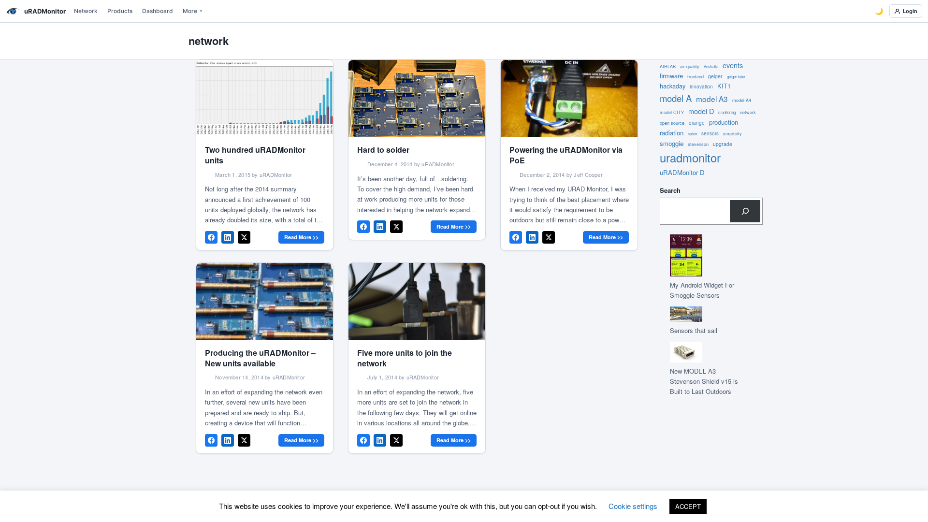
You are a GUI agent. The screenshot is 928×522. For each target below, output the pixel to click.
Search (670, 190)
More (190, 10)
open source (672, 123)
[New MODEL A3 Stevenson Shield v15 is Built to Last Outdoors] (702, 352)
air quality (689, 66)
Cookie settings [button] (633, 506)
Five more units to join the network (404, 358)
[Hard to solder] (416, 98)
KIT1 (724, 85)
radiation (671, 132)
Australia (711, 66)
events (733, 65)
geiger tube (736, 76)
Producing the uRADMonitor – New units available (260, 358)
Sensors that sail (693, 330)
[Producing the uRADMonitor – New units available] (264, 301)
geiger (715, 76)
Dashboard (157, 10)
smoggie (671, 143)
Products (119, 10)
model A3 (712, 98)
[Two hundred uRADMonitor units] (264, 98)
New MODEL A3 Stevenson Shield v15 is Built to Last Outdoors (704, 381)
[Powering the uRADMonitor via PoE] (569, 98)
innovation (701, 86)
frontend (695, 76)
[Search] (745, 211)
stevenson (698, 144)
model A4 (741, 100)
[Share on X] (244, 237)
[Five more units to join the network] (416, 301)
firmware (671, 75)
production (723, 122)
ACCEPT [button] (688, 506)
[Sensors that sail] (702, 314)
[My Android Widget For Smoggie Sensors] (702, 255)
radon (692, 133)
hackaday (672, 85)
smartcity (732, 133)
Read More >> (301, 237)
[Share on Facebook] (211, 237)
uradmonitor (690, 157)
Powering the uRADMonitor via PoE (566, 155)
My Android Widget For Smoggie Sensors (702, 290)
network (748, 112)
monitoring (727, 112)
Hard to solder (383, 149)
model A (676, 98)
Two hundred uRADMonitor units (255, 155)
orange (697, 122)
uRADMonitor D (682, 172)
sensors (710, 133)
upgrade (722, 143)
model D (701, 111)
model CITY (672, 112)
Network (86, 10)
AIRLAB (668, 66)
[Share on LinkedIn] (227, 237)
